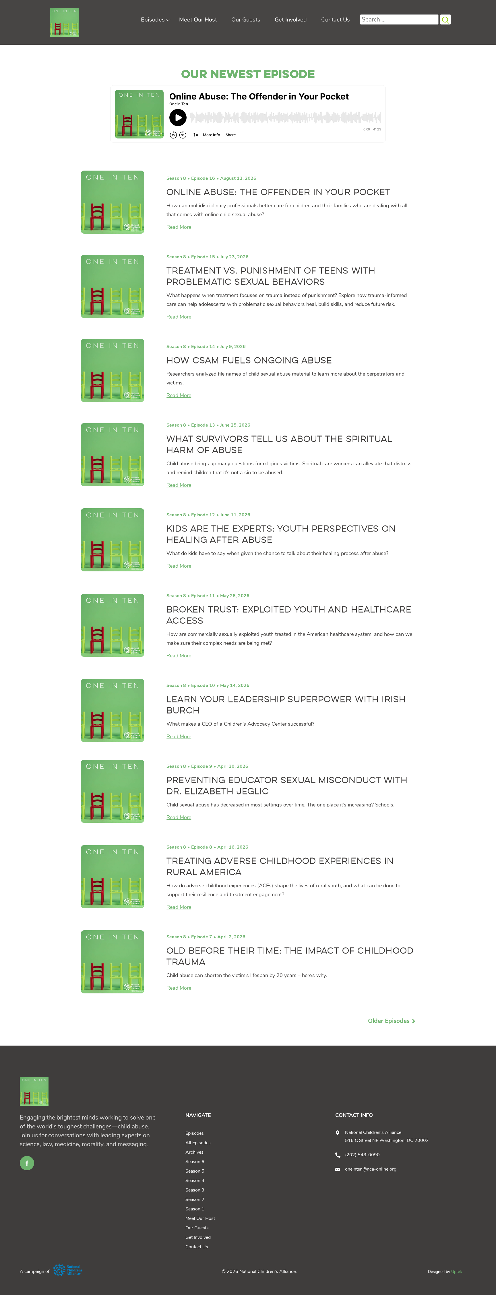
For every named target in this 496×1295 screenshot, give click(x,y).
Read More (178, 227)
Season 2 (194, 1199)
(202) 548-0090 (362, 1155)
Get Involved (291, 20)
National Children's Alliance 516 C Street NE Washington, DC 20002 (387, 1136)
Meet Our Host (198, 20)
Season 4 (194, 1180)
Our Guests (245, 20)
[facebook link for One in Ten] (27, 1163)
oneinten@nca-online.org (370, 1169)
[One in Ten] (64, 22)
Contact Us (335, 20)
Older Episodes (389, 1021)
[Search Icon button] (445, 19)
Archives (194, 1152)
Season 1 (194, 1209)
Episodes (153, 20)
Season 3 (194, 1190)
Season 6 (194, 1162)
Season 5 (194, 1171)
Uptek (456, 1271)
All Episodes (198, 1143)
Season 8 (176, 178)
